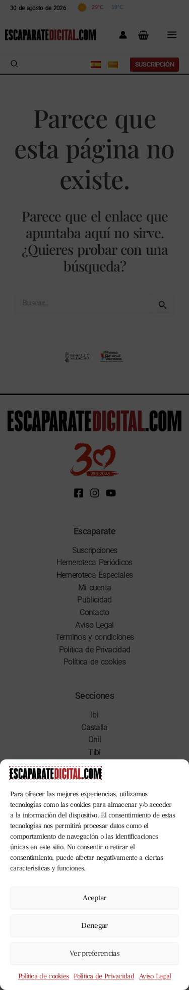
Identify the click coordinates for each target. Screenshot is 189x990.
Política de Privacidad (104, 976)
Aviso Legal (155, 976)
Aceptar (94, 898)
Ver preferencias (94, 953)
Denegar (94, 925)
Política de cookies (43, 976)
